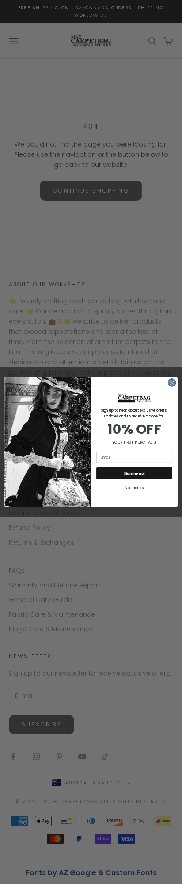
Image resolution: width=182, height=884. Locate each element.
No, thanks (134, 487)
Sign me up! (134, 473)
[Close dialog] (172, 383)
